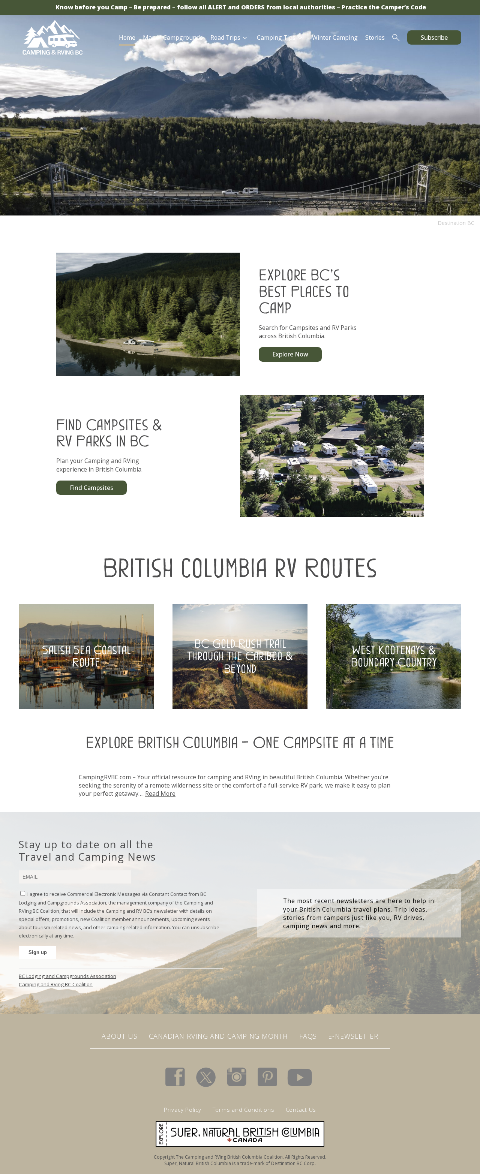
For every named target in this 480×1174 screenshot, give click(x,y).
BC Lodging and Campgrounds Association (67, 976)
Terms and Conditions (243, 1109)
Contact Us (301, 1109)
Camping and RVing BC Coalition (56, 984)
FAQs (308, 1036)
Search (396, 37)
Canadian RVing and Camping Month (218, 1036)
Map (149, 37)
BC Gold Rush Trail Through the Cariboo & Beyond (240, 656)
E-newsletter (353, 1036)
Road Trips (225, 37)
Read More (160, 793)
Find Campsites (91, 488)
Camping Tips (276, 37)
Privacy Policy (182, 1109)
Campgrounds (183, 37)
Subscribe (434, 37)
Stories (375, 37)
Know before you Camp (92, 7)
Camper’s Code (403, 7)
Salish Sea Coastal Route (86, 656)
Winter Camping (335, 37)
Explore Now (290, 354)
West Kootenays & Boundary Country (394, 656)
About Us (120, 1036)
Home (127, 37)
